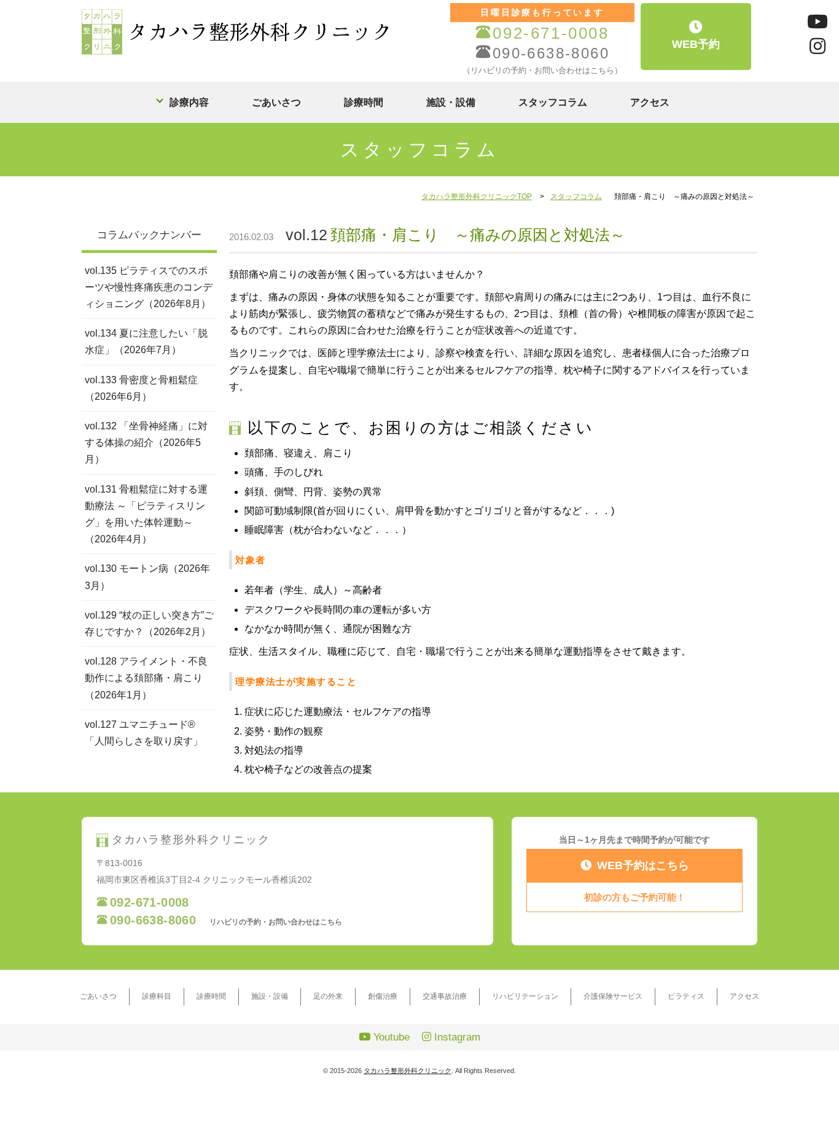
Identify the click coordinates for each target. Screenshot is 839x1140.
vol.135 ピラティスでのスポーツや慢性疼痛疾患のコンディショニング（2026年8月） (149, 287)
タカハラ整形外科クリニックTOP (476, 196)
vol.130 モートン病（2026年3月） (147, 576)
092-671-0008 (551, 33)
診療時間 (363, 102)
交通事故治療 (445, 996)
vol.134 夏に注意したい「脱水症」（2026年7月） (146, 341)
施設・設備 (450, 102)
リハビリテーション (525, 996)
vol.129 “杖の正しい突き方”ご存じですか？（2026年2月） (149, 623)
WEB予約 (696, 44)
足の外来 (328, 996)
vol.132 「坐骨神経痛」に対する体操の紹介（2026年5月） (146, 442)
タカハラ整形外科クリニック (407, 1070)
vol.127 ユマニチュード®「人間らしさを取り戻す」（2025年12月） (144, 741)
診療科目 (156, 996)
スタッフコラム (552, 102)
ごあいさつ (276, 102)
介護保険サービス (612, 996)
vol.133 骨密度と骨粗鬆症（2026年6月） (141, 388)
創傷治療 (382, 996)
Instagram (455, 1037)
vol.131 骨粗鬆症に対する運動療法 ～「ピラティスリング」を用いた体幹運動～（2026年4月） (146, 514)
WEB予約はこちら (643, 865)
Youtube (390, 1037)
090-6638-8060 (551, 53)
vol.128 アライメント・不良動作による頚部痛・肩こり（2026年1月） (146, 678)
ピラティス (686, 996)
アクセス (649, 102)
